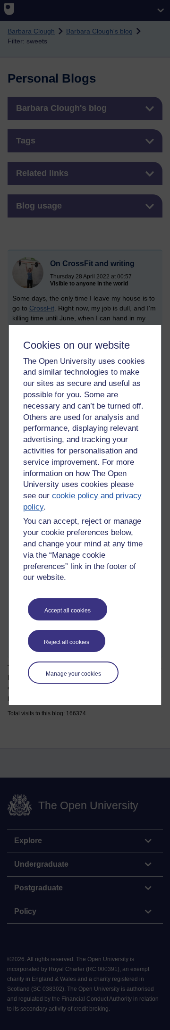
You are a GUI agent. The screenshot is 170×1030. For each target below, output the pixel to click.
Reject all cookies (66, 642)
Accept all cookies (67, 610)
